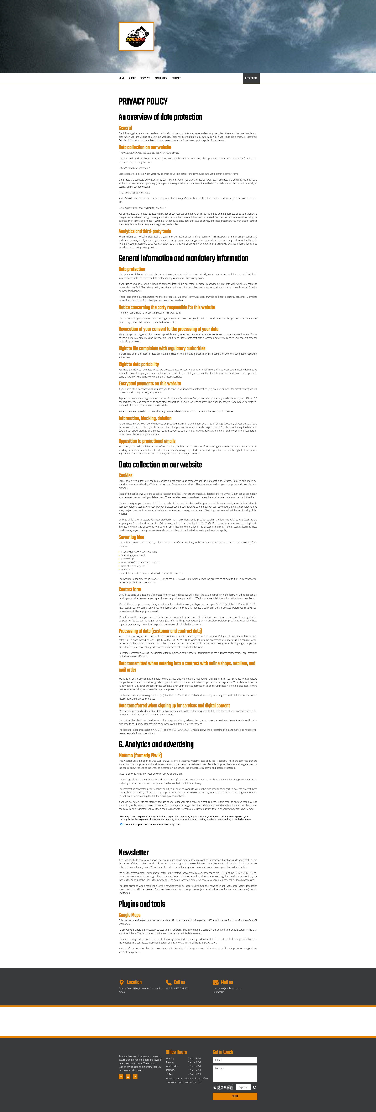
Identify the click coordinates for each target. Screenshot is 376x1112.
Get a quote (251, 78)
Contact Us (218, 992)
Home (121, 78)
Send (235, 1096)
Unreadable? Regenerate (254, 1087)
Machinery (161, 78)
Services (145, 78)
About (132, 78)
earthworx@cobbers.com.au (227, 988)
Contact (176, 78)
